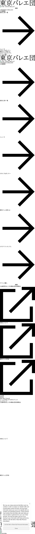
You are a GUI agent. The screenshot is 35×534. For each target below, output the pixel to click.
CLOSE (2, 395)
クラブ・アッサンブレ (5, 53)
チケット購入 (3, 54)
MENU (2, 397)
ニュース (2, 49)
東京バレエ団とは (5, 52)
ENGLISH (10, 10)
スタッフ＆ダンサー (5, 50)
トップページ (3, 401)
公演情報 (2, 11)
